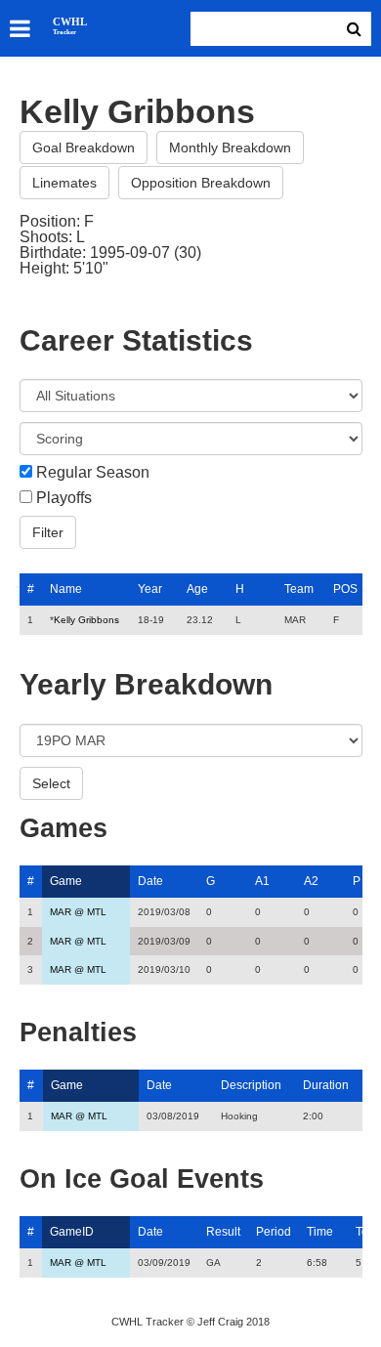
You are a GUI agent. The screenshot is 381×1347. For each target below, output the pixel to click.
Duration (326, 1085)
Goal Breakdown (83, 147)
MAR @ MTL (78, 911)
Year (150, 589)
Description (251, 1085)
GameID (72, 1232)
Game (66, 881)
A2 (311, 881)
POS (345, 589)
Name (66, 589)
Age (197, 589)
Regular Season (92, 473)
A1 (262, 881)
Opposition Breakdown (201, 182)
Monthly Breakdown (230, 147)
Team (299, 589)
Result (223, 1232)
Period (273, 1232)
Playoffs (64, 498)
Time (320, 1232)
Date (150, 881)
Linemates (64, 182)
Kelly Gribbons (86, 619)
